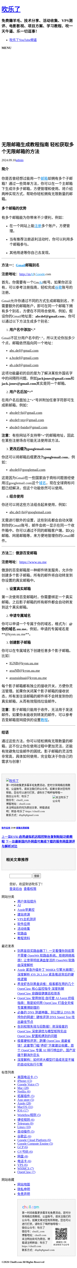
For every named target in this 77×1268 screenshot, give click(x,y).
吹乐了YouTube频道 (23, 40)
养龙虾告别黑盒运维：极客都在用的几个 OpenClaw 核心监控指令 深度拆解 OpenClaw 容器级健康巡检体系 (45, 988)
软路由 (22, 933)
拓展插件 (25, 1096)
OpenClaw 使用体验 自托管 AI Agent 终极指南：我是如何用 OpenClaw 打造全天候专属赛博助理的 (45, 1002)
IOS (22, 1110)
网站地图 (23, 1184)
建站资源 (23, 914)
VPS (22, 1165)
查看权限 (30, 889)
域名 (42, 483)
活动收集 (23, 928)
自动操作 (25, 1131)
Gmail (20, 265)
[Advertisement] (38, 92)
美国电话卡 (27, 1077)
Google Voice (28, 1084)
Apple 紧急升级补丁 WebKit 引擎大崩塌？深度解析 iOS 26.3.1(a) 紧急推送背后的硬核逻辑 (46, 974)
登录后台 (15, 889)
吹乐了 (11, 9)
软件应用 (6, 828)
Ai (40, 282)
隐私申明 (23, 1189)
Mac (23, 1088)
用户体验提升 (26, 901)
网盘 (22, 1156)
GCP (22, 1147)
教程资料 (23, 938)
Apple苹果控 (26, 909)
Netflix (23, 1091)
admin (19, 160)
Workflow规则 (29, 1115)
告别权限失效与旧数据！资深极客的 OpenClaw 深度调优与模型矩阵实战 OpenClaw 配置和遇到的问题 (42, 1031)
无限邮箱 (25, 828)
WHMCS (25, 1168)
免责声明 (23, 1194)
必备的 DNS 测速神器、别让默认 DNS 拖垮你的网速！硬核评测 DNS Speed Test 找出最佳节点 (46, 1017)
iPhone (24, 1081)
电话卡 (24, 1161)
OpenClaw (26, 1172)
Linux (24, 1127)
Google (40, 274)
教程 (44, 720)
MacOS (25, 1107)
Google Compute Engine (35, 1143)
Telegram (25, 1123)
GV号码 (25, 1151)
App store (25, 1099)
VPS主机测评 (26, 919)
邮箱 (44, 179)
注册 (37, 226)
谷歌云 (24, 1136)
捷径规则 (25, 1119)
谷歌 (58, 287)
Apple (24, 1103)
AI (32, 274)
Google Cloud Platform (34, 1140)
